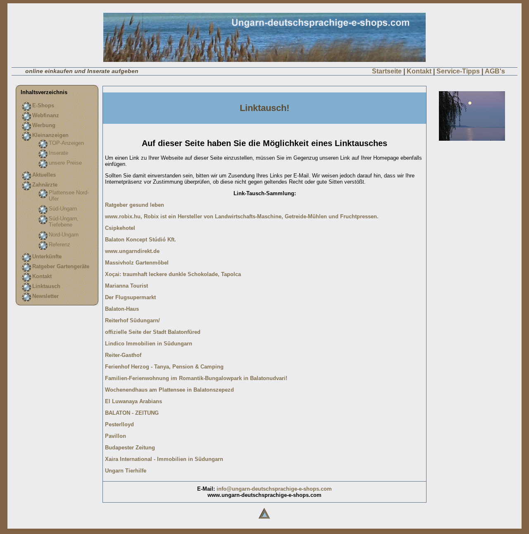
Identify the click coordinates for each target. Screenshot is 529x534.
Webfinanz (45, 115)
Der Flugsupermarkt (130, 297)
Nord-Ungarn (64, 235)
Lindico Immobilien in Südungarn (148, 343)
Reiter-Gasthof (123, 355)
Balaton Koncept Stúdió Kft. (140, 239)
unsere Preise (65, 163)
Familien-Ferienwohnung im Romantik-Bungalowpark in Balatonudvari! (196, 378)
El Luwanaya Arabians (133, 401)
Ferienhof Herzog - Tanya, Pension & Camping (164, 367)
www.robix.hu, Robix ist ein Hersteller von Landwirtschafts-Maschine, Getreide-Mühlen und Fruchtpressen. (242, 216)
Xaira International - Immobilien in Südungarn (164, 459)
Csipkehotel (120, 228)
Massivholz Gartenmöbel (137, 263)
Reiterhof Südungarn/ (132, 320)
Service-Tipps (458, 71)
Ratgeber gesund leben (134, 205)
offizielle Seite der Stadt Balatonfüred (152, 332)
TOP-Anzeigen (66, 143)
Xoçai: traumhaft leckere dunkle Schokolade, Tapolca (173, 274)
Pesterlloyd (119, 424)
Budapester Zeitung (130, 447)
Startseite (387, 71)
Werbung (43, 125)
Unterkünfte (47, 256)
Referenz (59, 244)
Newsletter (45, 296)
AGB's (495, 71)
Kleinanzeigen (50, 135)
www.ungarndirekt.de (132, 251)
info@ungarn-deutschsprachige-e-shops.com (274, 489)
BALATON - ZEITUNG (132, 413)
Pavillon (115, 436)
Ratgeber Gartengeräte (60, 266)
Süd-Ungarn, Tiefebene (64, 221)
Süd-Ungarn (63, 209)
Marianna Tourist (126, 286)
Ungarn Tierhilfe (125, 471)
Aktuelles (44, 175)
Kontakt (419, 71)
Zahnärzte (44, 185)
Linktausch (46, 286)
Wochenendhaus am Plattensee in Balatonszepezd (169, 390)
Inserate (58, 153)
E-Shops (43, 105)
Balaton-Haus (122, 309)
